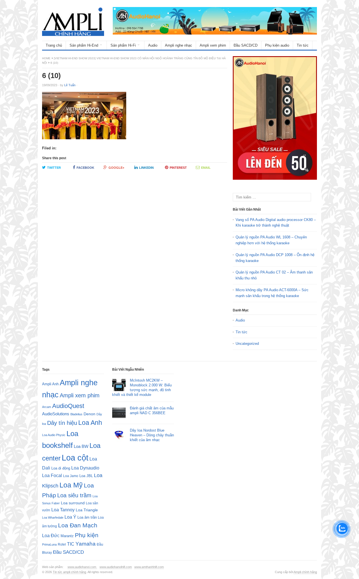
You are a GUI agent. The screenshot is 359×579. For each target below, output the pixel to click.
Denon (89, 414)
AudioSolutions (55, 414)
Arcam (46, 407)
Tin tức (303, 45)
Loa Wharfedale (52, 517)
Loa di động (60, 468)
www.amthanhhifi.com (149, 567)
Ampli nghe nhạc (178, 45)
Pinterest (178, 167)
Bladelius (76, 414)
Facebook (85, 167)
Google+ (116, 167)
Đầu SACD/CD (245, 45)
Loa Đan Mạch (77, 525)
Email (206, 167)
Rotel (62, 544)
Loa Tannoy (63, 509)
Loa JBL (86, 476)
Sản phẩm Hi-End (84, 45)
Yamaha (85, 544)
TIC (70, 543)
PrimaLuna (49, 544)
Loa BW (81, 446)
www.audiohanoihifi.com (116, 567)
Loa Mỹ (71, 485)
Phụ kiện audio (277, 45)
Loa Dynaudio (85, 468)
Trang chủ (54, 45)
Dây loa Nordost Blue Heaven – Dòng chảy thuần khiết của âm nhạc (152, 435)
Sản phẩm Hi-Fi (123, 45)
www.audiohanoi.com (82, 567)
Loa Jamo (70, 476)
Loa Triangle (87, 510)
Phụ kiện (86, 535)
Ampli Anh (50, 384)
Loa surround (73, 503)
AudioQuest (68, 405)
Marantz (67, 536)
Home (46, 58)
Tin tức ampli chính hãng (69, 572)
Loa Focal (52, 475)
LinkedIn (146, 167)
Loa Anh (90, 422)
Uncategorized (247, 343)
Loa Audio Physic (53, 435)
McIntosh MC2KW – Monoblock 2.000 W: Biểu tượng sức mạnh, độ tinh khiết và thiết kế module (142, 387)
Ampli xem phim (213, 45)
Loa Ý (70, 516)
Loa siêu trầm (74, 495)
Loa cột (75, 457)
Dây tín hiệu (62, 423)
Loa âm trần (87, 517)
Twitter (54, 167)
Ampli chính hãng (305, 572)
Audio (152, 45)
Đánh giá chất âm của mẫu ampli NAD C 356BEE (152, 410)
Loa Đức (50, 535)
